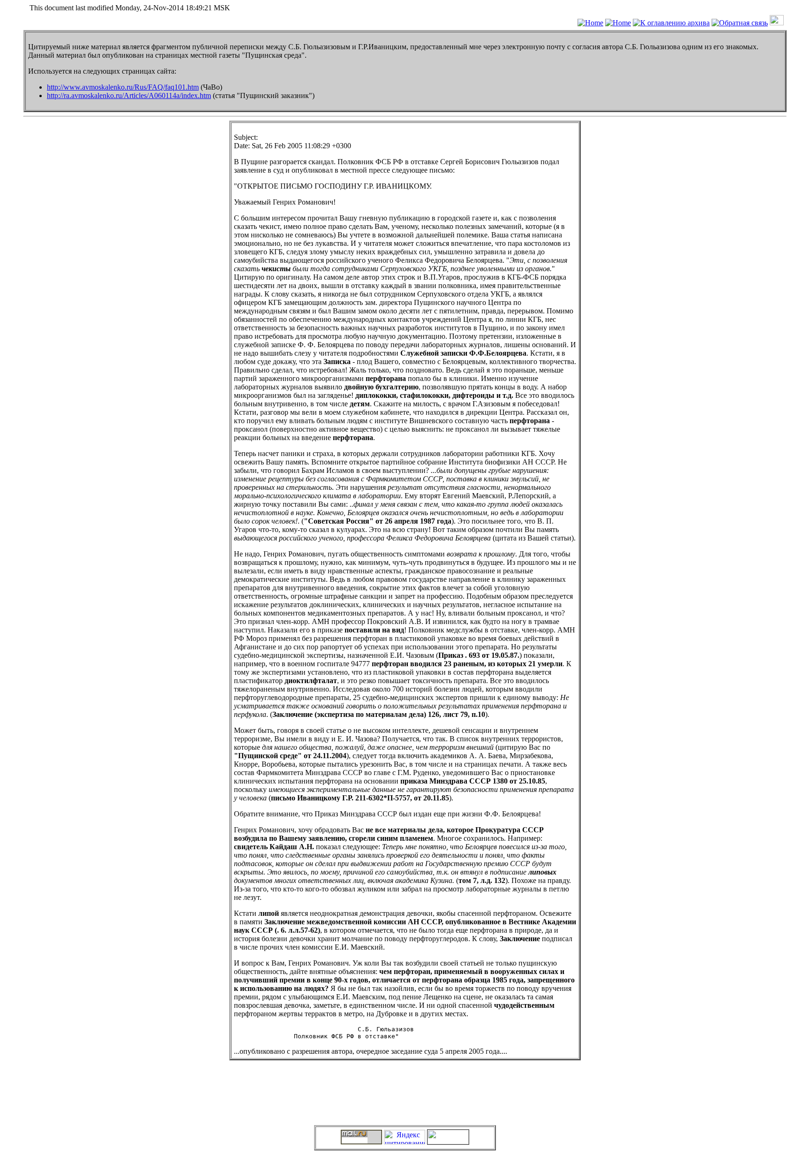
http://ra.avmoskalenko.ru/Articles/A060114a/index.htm (129, 95)
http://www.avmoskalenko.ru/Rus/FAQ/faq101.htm (123, 87)
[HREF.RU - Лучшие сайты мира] (448, 1142)
